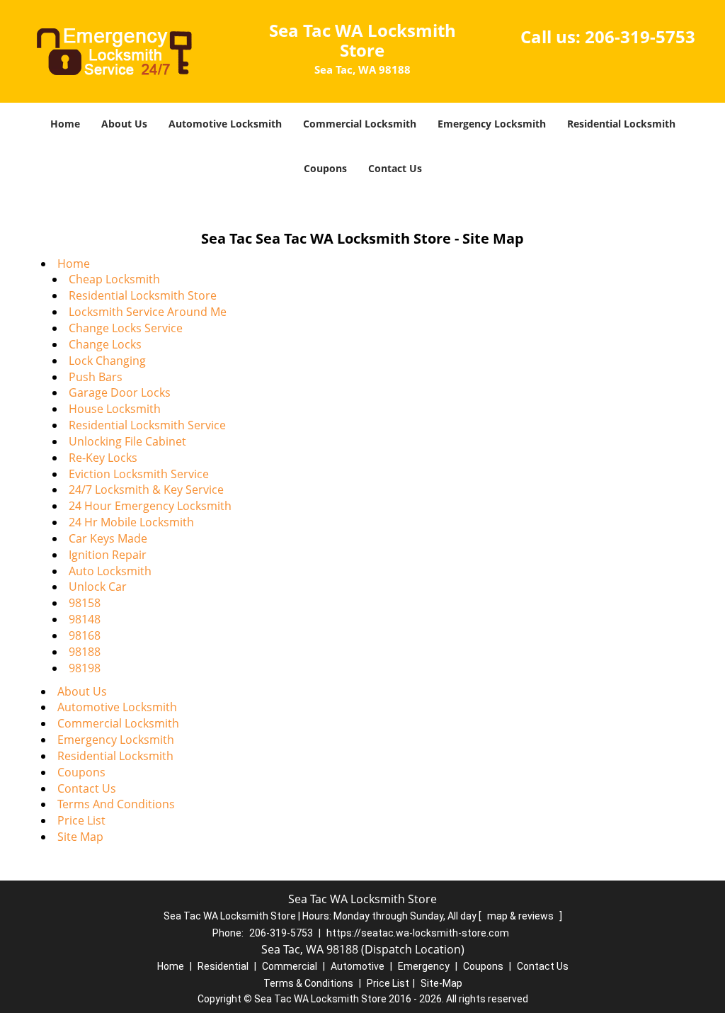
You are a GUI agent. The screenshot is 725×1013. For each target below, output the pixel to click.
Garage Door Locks (120, 392)
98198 (85, 668)
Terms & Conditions (308, 983)
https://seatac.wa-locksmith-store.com (417, 933)
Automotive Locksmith (225, 123)
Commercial (289, 966)
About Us (124, 123)
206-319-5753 (640, 36)
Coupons (325, 168)
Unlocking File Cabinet (127, 441)
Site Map (80, 836)
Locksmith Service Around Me (148, 311)
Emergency (424, 966)
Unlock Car (98, 586)
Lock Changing (107, 360)
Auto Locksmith (110, 571)
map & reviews (521, 916)
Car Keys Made (108, 538)
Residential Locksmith (621, 123)
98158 (85, 603)
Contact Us (395, 168)
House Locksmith (115, 409)
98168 (85, 635)
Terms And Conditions (116, 804)
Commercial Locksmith (359, 123)
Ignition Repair (108, 554)
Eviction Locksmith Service (139, 474)
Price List (81, 820)
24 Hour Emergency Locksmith (150, 506)
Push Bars (95, 377)
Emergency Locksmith (492, 123)
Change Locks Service (126, 328)
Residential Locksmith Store (143, 295)
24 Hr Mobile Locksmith (131, 522)
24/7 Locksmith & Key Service (146, 489)
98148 (85, 619)
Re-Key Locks (103, 457)
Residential (223, 966)
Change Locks (105, 344)
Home (65, 123)
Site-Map (441, 983)
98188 (85, 652)
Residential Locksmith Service (147, 425)
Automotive (357, 966)
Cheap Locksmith (114, 279)
